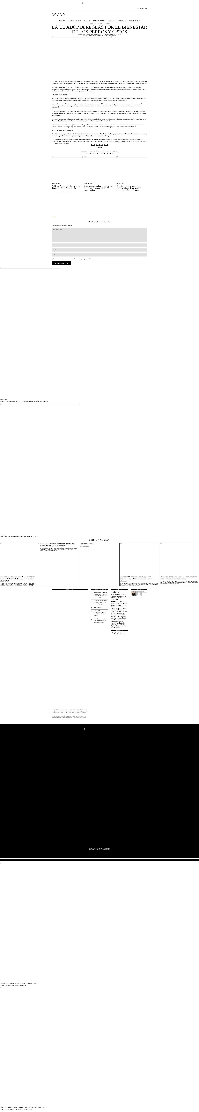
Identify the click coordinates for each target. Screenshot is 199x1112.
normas (100, 151)
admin (54, 217)
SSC (111, 627)
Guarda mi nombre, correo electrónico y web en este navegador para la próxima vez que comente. (77, 259)
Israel (118, 614)
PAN (118, 618)
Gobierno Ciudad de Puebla (117, 607)
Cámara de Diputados (118, 603)
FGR (115, 607)
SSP (114, 627)
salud (118, 624)
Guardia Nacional (121, 613)
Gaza (117, 607)
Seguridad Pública (121, 626)
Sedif (124, 624)
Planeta (100, 24)
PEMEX (120, 618)
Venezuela (117, 627)
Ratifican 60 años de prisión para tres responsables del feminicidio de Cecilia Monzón (136, 579)
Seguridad (114, 626)
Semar (126, 626)
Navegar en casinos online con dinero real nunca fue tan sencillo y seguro (57, 545)
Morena (113, 616)
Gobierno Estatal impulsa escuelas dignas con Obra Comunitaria (66, 187)
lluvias (123, 614)
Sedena (121, 624)
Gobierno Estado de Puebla (119, 612)
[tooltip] (53, 14)
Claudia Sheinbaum (116, 600)
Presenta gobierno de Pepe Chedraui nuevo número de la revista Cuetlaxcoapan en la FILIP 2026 (17, 579)
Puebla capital (114, 624)
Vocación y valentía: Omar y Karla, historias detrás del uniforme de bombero (178, 578)
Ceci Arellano (124, 597)
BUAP (117, 597)
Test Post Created (87, 544)
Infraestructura (113, 614)
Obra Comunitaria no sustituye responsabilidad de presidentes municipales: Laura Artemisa (128, 188)
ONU (115, 618)
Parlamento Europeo (111, 151)
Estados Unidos (121, 605)
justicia (120, 614)
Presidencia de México (118, 621)
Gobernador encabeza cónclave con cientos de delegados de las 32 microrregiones (98, 188)
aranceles (114, 596)
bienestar (84, 151)
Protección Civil (115, 623)
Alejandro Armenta (115, 593)
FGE (112, 607)
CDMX (120, 597)
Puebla (122, 623)
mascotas (92, 151)
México (117, 616)
